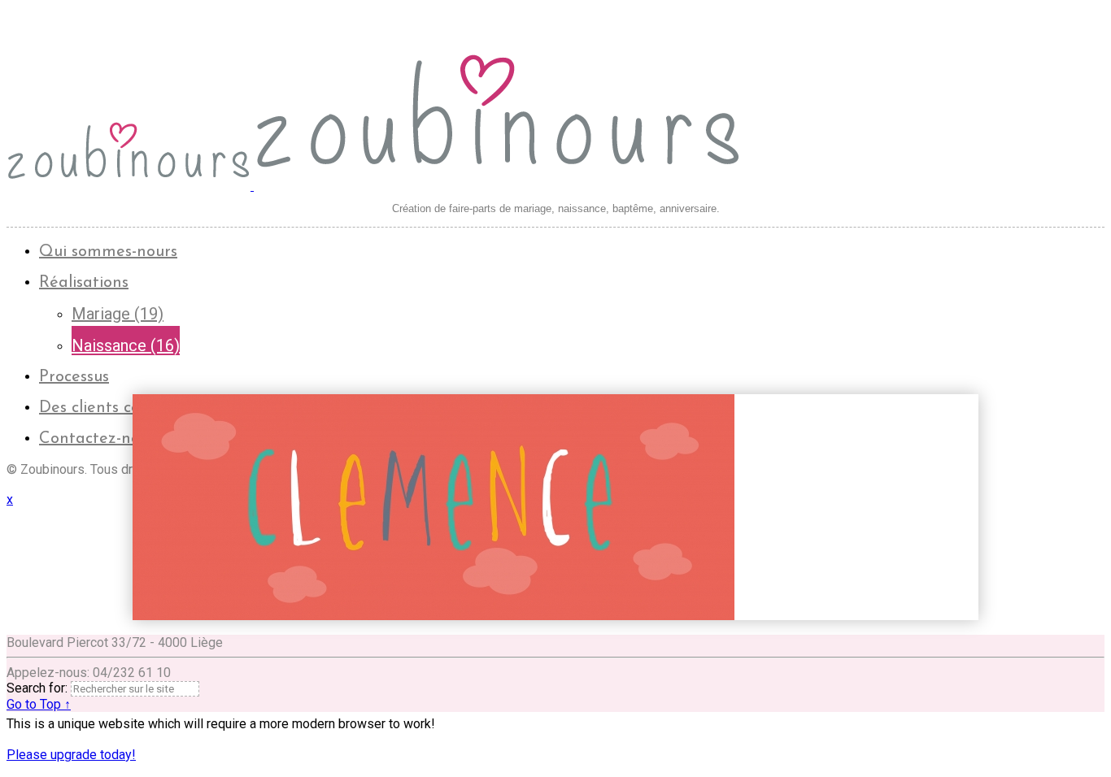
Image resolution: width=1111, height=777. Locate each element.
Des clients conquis (109, 408)
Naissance (126, 345)
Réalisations (84, 283)
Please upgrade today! (71, 754)
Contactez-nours (100, 439)
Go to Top (39, 704)
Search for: (37, 688)
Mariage (117, 313)
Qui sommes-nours (108, 252)
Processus (74, 377)
